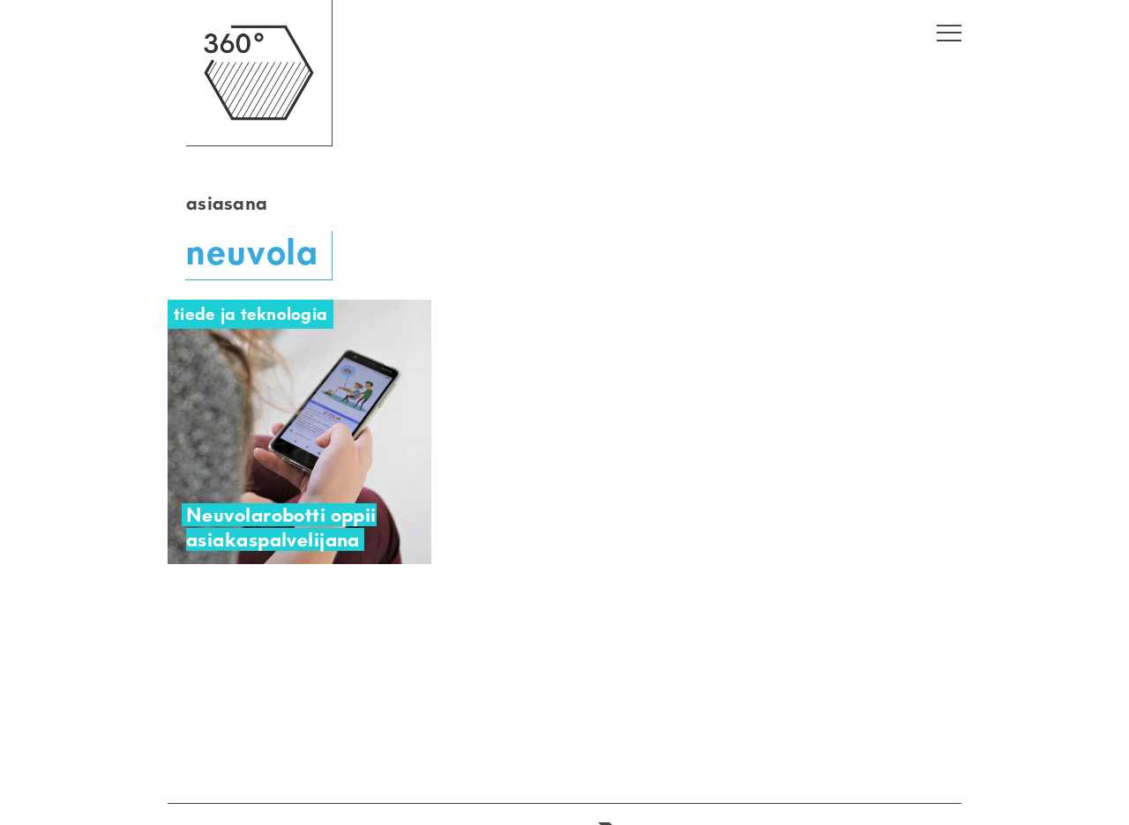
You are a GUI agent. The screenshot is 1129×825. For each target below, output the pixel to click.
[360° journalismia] (259, 141)
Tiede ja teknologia (250, 314)
